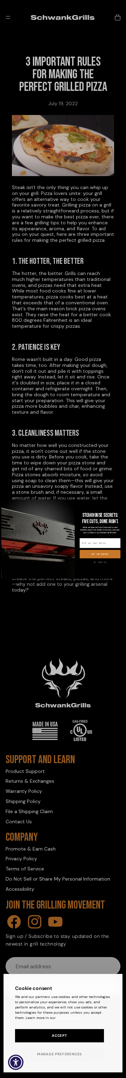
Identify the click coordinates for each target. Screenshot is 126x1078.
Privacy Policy (68, 1017)
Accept (59, 1035)
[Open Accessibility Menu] (16, 1062)
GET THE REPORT (99, 554)
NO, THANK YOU (100, 562)
